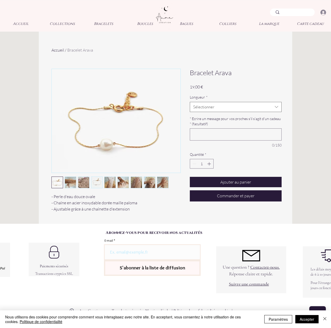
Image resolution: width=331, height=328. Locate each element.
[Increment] (209, 163)
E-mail (108, 240)
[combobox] (236, 107)
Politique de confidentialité (41, 321)
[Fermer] (325, 319)
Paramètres (278, 319)
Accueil (57, 50)
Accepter (307, 319)
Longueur (199, 97)
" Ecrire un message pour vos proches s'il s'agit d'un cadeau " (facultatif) (235, 121)
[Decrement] (194, 163)
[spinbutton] (201, 163)
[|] (323, 12)
